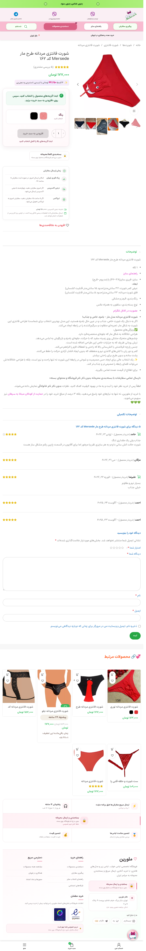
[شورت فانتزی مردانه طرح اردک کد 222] (89, 686)
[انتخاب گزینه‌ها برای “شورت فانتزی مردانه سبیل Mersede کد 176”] (77, 749)
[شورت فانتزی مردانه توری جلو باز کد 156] (124, 686)
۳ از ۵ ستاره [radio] (116, 547)
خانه (138, 45)
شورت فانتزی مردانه (89, 45)
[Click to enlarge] (134, 111)
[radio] (43, 116)
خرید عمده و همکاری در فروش (102, 35)
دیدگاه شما (134, 554)
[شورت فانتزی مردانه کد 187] (19, 686)
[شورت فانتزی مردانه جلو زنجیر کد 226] (54, 686)
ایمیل (136, 611)
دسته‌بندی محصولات (60, 26)
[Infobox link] (92, 14)
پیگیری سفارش (125, 26)
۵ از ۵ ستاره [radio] (111, 547)
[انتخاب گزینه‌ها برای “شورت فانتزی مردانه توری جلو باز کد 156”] (112, 674)
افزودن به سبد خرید (33, 134)
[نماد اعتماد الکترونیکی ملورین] (76, 914)
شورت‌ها (127, 45)
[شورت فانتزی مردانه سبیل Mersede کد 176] (89, 760)
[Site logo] (131, 15)
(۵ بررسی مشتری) (43, 67)
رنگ (61, 115)
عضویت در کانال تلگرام (125, 311)
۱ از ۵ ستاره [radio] (122, 547)
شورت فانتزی (111, 45)
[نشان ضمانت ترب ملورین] (60, 914)
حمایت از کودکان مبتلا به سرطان (25, 394)
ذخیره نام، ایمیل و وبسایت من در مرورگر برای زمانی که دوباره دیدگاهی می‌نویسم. (93, 626)
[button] (137, 84)
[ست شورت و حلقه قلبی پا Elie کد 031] (124, 760)
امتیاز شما (134, 547)
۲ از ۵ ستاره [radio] (119, 547)
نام (138, 596)
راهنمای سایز (96, 26)
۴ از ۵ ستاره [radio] (114, 547)
